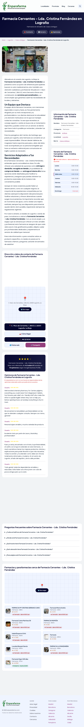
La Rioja (64, 133)
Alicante (51, 717)
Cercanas (71, 6)
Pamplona (52, 723)
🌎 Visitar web (14, 345)
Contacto (33, 717)
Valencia (51, 713)
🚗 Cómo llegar (25, 334)
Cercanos (33, 719)
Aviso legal (33, 704)
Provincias (55, 6)
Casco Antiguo (20, 40)
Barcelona (52, 707)
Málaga (70, 719)
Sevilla (69, 717)
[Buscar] (80, 6)
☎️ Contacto (28, 32)
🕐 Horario (42, 32)
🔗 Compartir (35, 345)
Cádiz (69, 723)
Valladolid (51, 719)
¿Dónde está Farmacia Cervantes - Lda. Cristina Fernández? (26, 538)
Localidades (45, 6)
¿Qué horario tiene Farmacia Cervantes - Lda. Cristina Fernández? (28, 543)
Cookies (32, 710)
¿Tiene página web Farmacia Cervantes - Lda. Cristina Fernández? (28, 555)
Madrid (50, 704)
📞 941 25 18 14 (25, 339)
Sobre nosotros (35, 713)
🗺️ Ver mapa (25, 309)
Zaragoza (51, 710)
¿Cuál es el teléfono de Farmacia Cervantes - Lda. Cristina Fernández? (29, 532)
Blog (63, 6)
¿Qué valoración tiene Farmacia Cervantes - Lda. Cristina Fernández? (29, 549)
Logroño (10, 40)
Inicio (4, 40)
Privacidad (33, 707)
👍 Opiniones (55, 32)
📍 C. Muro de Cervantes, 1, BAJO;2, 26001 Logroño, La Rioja (25, 327)
